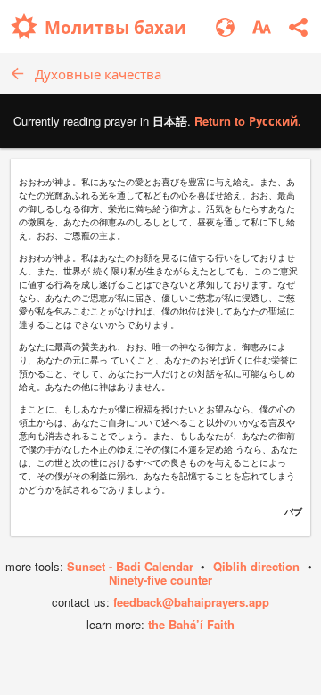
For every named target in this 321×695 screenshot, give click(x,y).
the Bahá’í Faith (191, 624)
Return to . (247, 120)
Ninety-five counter (160, 579)
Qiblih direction (256, 566)
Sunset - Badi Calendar (130, 566)
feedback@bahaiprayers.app (191, 601)
